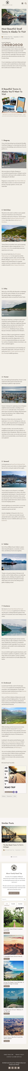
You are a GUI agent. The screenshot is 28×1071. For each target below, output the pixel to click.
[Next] (24, 840)
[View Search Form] (26, 3)
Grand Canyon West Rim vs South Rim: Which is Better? (13, 1037)
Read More (7, 933)
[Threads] (16, 45)
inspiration (9, 796)
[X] (5, 45)
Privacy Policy (20, 1054)
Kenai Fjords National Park (18, 464)
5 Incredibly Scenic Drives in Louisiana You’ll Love (13, 929)
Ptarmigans (19, 728)
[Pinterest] (8, 45)
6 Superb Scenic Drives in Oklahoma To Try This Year (13, 1010)
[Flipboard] (13, 45)
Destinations (5, 34)
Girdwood (4, 687)
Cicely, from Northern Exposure (12, 742)
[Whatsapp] (11, 45)
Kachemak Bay (10, 421)
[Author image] (2, 37)
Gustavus (9, 610)
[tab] (6, 904)
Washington (18, 747)
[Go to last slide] (4, 840)
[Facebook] (3, 45)
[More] (21, 45)
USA (15, 796)
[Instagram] (15, 1068)
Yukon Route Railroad (19, 181)
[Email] (19, 45)
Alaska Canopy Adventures (17, 265)
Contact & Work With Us (14, 1057)
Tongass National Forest (16, 259)
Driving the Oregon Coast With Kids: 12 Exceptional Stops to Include (14, 983)
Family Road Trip (8, 37)
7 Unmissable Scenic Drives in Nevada (13, 956)
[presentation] (14, 834)
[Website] (16, 792)
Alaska (3, 796)
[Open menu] (22, 3)
